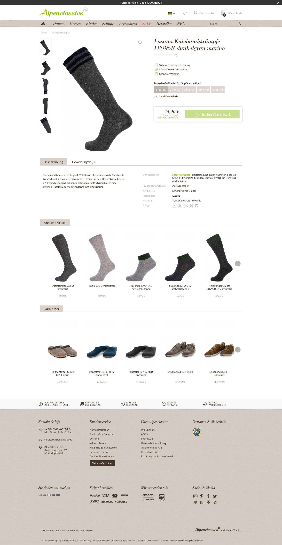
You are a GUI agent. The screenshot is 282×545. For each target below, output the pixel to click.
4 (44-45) (203, 89)
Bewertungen (84, 162)
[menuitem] (226, 23)
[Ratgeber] (195, 502)
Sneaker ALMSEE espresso (219, 373)
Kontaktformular (99, 429)
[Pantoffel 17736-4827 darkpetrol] (102, 343)
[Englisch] (40, 495)
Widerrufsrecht (98, 443)
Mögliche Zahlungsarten (103, 447)
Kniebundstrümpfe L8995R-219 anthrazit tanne (219, 287)
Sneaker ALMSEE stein (180, 371)
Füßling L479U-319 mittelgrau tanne (141, 287)
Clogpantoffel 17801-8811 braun (63, 373)
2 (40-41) (175, 89)
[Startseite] (44, 23)
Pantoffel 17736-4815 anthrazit (141, 373)
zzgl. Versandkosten (168, 117)
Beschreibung (53, 162)
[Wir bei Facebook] (208, 496)
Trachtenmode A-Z (151, 447)
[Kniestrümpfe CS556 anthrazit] (63, 257)
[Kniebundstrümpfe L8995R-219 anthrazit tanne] (219, 257)
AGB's (144, 434)
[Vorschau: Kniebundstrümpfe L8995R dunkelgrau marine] (45, 47)
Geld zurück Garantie (101, 434)
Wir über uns (148, 429)
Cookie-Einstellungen (102, 456)
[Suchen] (240, 24)
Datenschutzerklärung (153, 443)
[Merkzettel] (184, 13)
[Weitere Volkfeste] (215, 502)
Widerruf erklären (102, 463)
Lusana (176, 195)
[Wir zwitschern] (215, 496)
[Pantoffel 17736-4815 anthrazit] (141, 343)
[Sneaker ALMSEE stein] (180, 343)
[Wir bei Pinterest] (202, 496)
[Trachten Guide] (208, 502)
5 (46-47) (217, 89)
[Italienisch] (49, 495)
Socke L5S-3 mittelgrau (102, 285)
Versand (94, 438)
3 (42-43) (189, 89)
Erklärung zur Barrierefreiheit (157, 456)
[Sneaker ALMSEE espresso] (219, 343)
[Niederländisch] (44, 495)
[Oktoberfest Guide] (202, 502)
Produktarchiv (149, 451)
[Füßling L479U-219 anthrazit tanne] (180, 257)
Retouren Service (99, 451)
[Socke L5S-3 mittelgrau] (102, 257)
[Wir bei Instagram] (195, 496)
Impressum (147, 438)
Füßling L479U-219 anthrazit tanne (180, 287)
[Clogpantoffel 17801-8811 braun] (63, 343)
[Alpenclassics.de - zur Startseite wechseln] (70, 11)
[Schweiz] (58, 495)
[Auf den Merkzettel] (141, 43)
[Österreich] (53, 495)
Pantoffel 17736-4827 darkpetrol (101, 373)
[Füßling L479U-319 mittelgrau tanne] (141, 257)
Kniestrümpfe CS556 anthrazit (62, 287)
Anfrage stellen (180, 185)
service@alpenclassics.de (58, 439)
